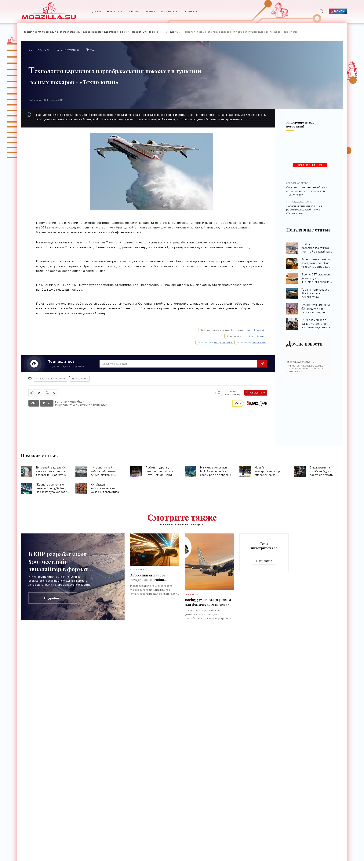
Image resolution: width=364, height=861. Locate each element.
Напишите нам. (259, 342)
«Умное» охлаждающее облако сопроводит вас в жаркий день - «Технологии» (307, 189)
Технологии (171, 31)
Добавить (233, 392)
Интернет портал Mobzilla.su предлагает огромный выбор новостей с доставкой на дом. (74, 31)
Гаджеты (95, 11)
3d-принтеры (169, 11)
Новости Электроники (145, 31)
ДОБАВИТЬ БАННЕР (309, 165)
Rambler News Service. (256, 330)
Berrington (38, 49)
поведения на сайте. (223, 342)
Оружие (189, 11)
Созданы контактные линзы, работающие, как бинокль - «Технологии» (304, 208)
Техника (149, 11)
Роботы (133, 11)
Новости (113, 11)
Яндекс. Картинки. (257, 336)
